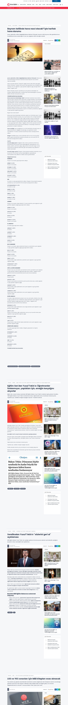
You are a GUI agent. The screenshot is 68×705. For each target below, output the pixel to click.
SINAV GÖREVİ (49, 4)
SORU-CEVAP (55, 4)
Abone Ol (45, 40)
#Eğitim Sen (10, 488)
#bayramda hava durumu (12, 366)
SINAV (40, 4)
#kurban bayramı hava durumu (24, 366)
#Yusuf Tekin (17, 488)
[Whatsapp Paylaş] (59, 40)
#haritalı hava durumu (35, 366)
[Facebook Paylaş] (55, 40)
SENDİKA (13, 382)
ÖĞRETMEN (29, 4)
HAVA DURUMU (14, 25)
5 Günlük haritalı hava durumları (14, 96)
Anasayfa (9, 25)
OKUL (37, 4)
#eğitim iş (10, 612)
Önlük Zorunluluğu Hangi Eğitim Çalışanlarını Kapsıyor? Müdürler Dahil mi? (33, 7)
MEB (33, 4)
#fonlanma (23, 488)
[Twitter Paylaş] (57, 40)
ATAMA (43, 4)
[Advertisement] (34, 17)
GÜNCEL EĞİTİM (23, 4)
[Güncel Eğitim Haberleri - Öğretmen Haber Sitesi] (12, 4)
